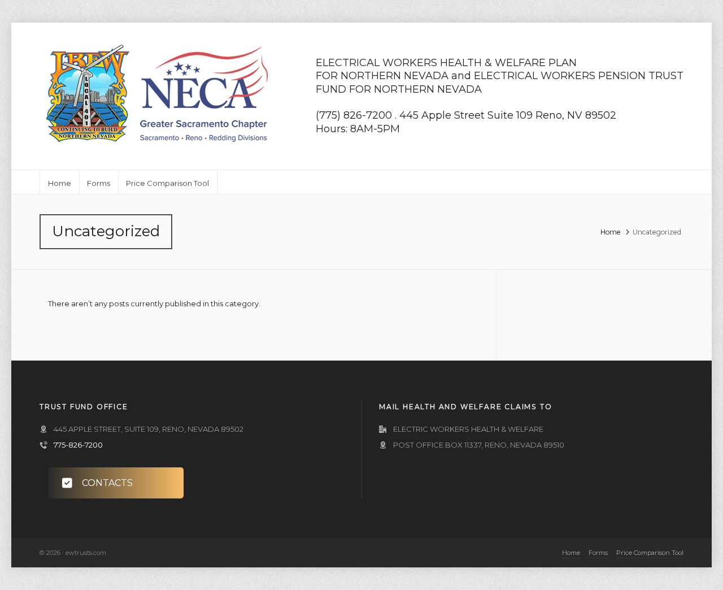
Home (610, 232)
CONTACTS (107, 483)
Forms (598, 553)
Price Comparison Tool (649, 553)
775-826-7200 (78, 444)
